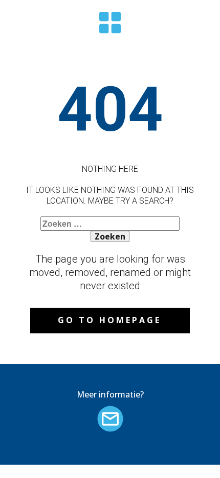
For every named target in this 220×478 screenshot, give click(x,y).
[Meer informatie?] (110, 419)
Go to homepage (109, 320)
